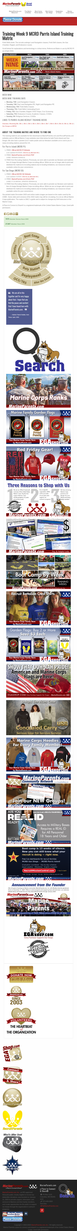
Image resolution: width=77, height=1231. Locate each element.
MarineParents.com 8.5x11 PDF (23, 155)
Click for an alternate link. (31, 152)
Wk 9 (56, 123)
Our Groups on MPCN (9, 126)
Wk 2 (25, 123)
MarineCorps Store (70, 12)
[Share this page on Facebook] (26, 1213)
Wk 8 (51, 123)
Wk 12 (71, 123)
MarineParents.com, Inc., (11, 1192)
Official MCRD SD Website (21, 174)
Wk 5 (38, 123)
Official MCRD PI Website (21, 150)
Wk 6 (43, 123)
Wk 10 (61, 123)
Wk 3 (29, 123)
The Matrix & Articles (28, 12)
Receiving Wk (14, 123)
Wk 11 (66, 123)
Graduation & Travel (59, 12)
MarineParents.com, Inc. (39, 1225)
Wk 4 (34, 123)
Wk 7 (47, 123)
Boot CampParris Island (38, 12)
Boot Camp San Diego (49, 12)
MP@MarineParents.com (49, 1206)
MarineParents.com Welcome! (15, 12)
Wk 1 (21, 123)
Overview (5, 123)
